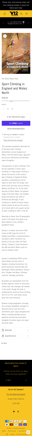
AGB (7, 434)
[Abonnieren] (25, 380)
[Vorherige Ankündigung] (4, 23)
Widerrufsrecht (12, 431)
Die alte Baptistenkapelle (16, 394)
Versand (11, 101)
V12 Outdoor (15, 428)
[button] (4, 13)
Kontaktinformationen (22, 434)
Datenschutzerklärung (24, 431)
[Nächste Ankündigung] (28, 23)
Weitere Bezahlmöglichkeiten (16, 128)
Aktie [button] (5, 343)
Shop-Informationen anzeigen (13, 140)
